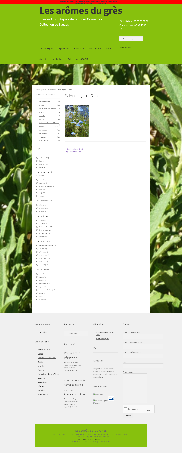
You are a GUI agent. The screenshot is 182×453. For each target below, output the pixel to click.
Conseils (43, 59)
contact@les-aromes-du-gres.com (91, 439)
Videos (109, 48)
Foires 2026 (79, 48)
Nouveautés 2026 (44, 101)
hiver (42, 167)
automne (43, 164)
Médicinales (43, 134)
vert (41, 196)
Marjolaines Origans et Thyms (49, 123)
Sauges (38, 90)
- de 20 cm (43, 224)
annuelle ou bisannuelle (47, 245)
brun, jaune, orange (46, 186)
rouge (42, 193)
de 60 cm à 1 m (45, 230)
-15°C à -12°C (44, 262)
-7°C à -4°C (44, 255)
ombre (42, 211)
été (41, 161)
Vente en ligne (46, 48)
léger (42, 287)
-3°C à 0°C (43, 252)
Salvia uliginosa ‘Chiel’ (74, 150)
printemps (44, 158)
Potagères (42, 137)
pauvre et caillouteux (47, 290)
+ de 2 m (43, 236)
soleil (42, 205)
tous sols (43, 300)
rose (42, 190)
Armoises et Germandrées (47, 109)
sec (42, 296)
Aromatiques (43, 130)
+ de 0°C (43, 249)
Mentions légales (102, 339)
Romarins (42, 126)
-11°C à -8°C (44, 258)
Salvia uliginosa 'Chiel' (49, 90)
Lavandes (42, 116)
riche (42, 293)
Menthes (41, 119)
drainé (42, 280)
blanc (42, 180)
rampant (42, 220)
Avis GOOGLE (82, 59)
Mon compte (95, 48)
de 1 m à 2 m (44, 233)
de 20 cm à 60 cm (46, 227)
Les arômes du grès (80, 10)
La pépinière (63, 48)
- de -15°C (43, 265)
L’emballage (57, 59)
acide (42, 274)
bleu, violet (44, 183)
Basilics (41, 112)
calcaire (42, 277)
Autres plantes (44, 141)
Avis (70, 59)
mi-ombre (43, 208)
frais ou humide (45, 283)
